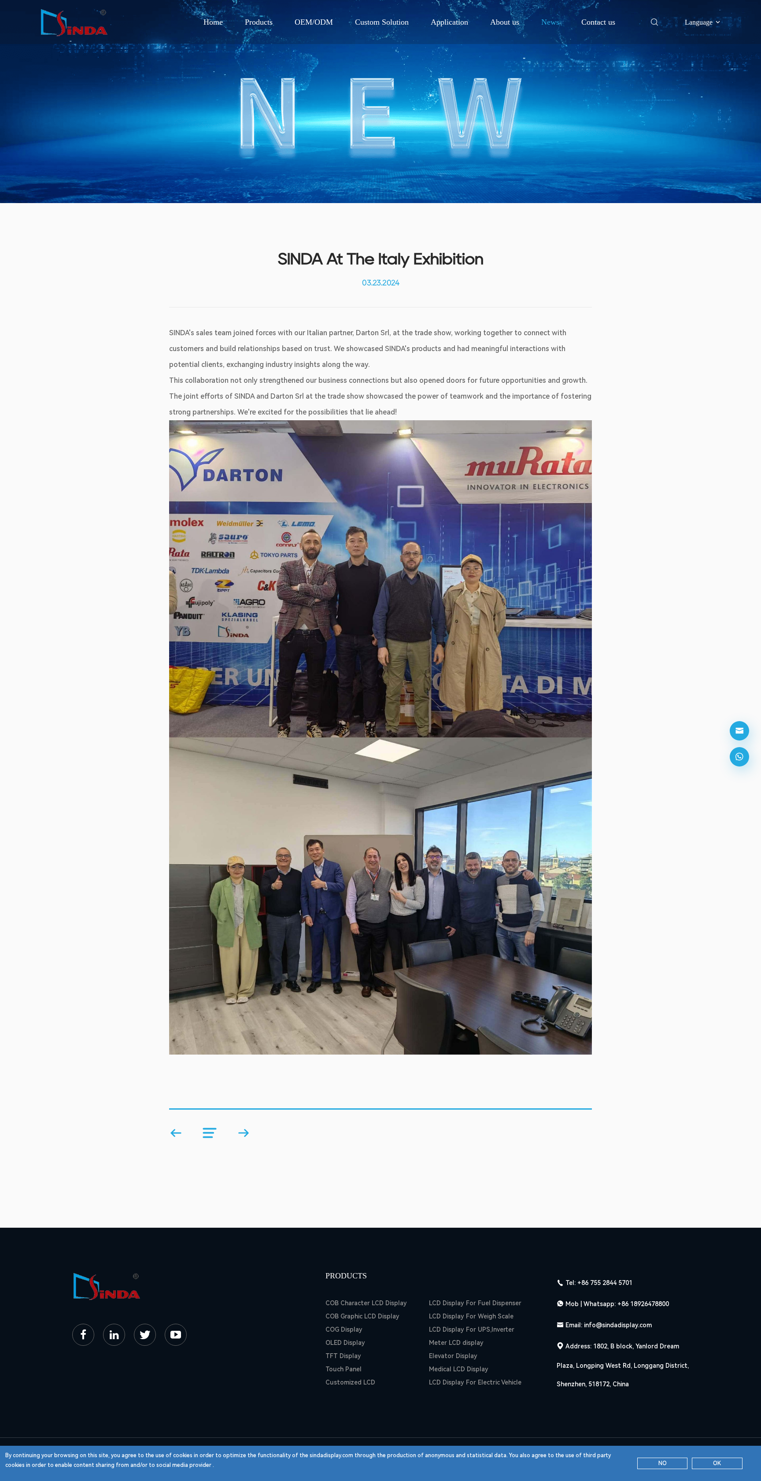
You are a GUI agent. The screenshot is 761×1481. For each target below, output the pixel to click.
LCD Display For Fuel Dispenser (475, 1303)
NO (662, 1463)
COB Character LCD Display (366, 1303)
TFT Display (343, 1355)
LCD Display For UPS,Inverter (471, 1329)
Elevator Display (453, 1355)
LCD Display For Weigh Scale (471, 1316)
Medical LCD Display (458, 1369)
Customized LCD (350, 1382)
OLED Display (345, 1342)
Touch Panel (343, 1369)
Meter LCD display (456, 1342)
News (550, 22)
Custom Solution (382, 22)
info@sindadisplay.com (618, 1325)
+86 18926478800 (643, 1303)
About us (504, 22)
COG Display (343, 1329)
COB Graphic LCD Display (362, 1316)
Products (259, 22)
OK (717, 1463)
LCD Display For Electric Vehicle (475, 1382)
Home (213, 22)
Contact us (598, 22)
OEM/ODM (314, 22)
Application (449, 22)
